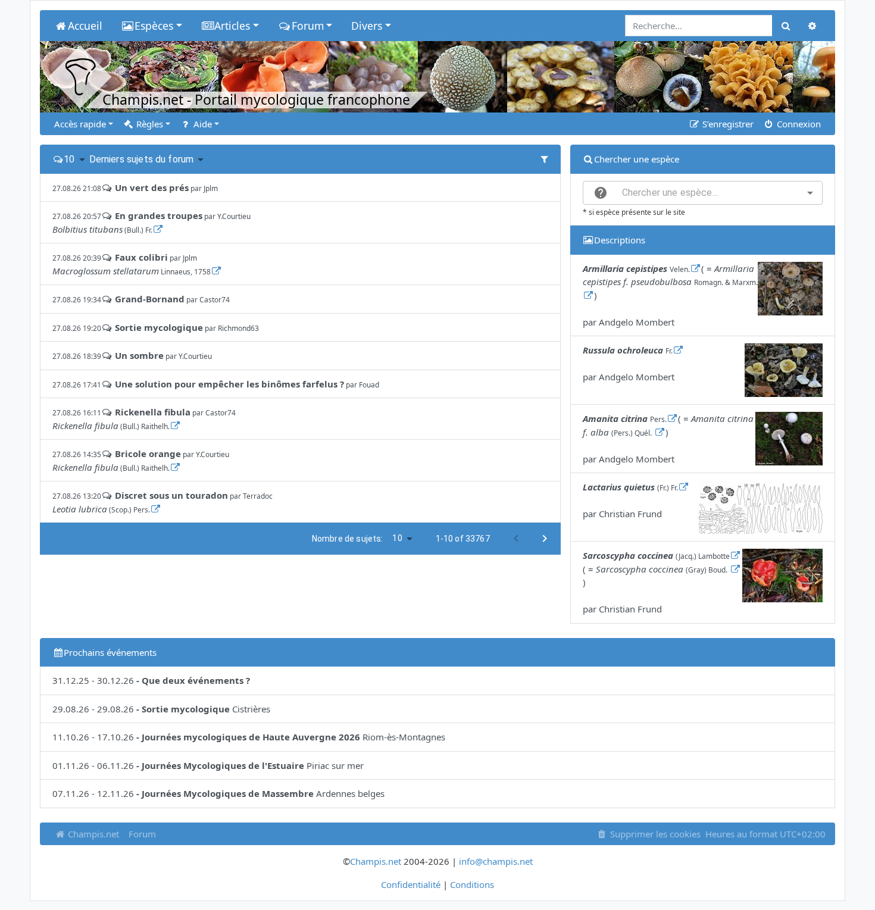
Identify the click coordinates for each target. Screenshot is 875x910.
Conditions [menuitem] (472, 884)
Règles (148, 124)
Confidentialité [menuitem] (410, 884)
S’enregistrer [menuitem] (727, 124)
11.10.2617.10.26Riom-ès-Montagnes (248, 737)
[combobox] (703, 193)
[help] (600, 193)
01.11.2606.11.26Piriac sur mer (208, 765)
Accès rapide (80, 124)
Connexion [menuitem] (797, 124)
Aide (201, 124)
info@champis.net (496, 861)
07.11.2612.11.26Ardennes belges (218, 793)
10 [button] (69, 159)
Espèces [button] (154, 25)
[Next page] (544, 538)
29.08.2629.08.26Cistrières (161, 709)
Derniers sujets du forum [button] (141, 159)
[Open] (810, 192)
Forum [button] (308, 25)
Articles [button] (232, 25)
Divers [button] (366, 25)
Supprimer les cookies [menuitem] (654, 834)
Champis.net (92, 834)
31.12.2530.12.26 (151, 680)
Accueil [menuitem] (85, 25)
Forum (142, 834)
